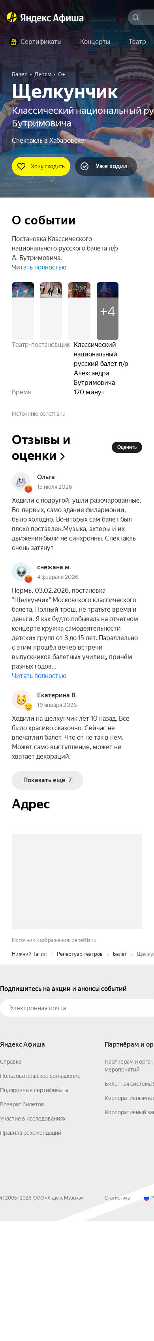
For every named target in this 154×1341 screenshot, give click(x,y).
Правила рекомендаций (30, 1252)
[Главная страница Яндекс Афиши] (12, 17)
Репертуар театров (80, 1074)
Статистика (117, 1317)
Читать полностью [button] (39, 267)
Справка (10, 1181)
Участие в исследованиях (33, 1238)
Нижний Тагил (29, 1074)
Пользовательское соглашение (40, 1195)
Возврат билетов (22, 1224)
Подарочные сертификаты (34, 1210)
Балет (120, 1074)
